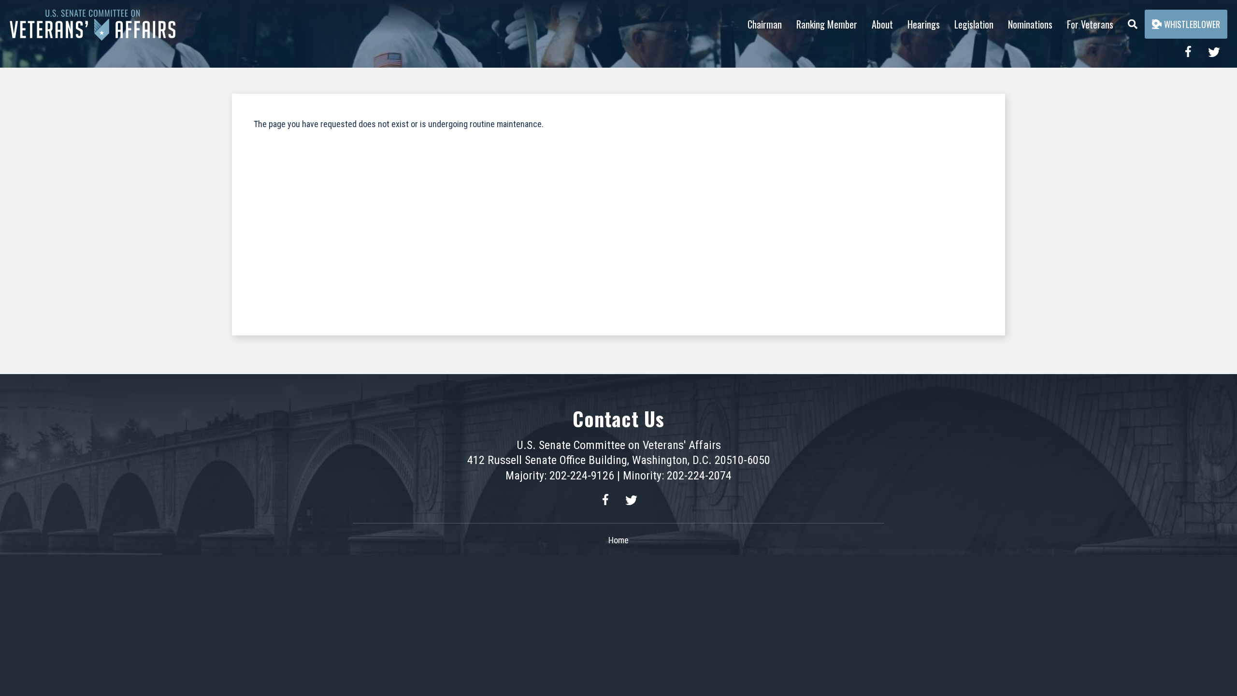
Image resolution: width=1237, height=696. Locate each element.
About (882, 24)
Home (618, 540)
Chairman (765, 24)
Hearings (923, 24)
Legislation (973, 24)
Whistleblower (1192, 24)
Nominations (1030, 24)
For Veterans (1090, 24)
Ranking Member (826, 24)
